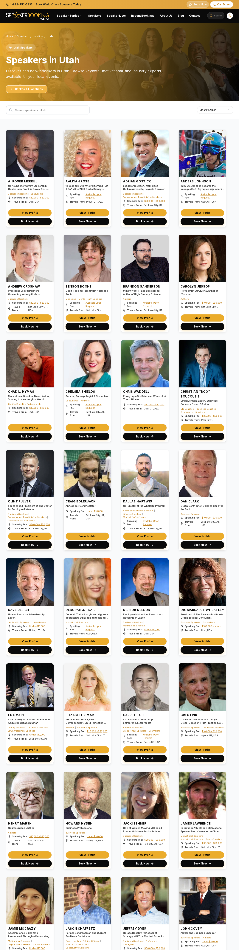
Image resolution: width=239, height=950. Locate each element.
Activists (85, 400)
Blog (181, 15)
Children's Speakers (38, 727)
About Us (166, 15)
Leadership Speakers (18, 622)
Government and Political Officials (83, 941)
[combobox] (215, 110)
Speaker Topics (68, 15)
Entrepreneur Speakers (134, 730)
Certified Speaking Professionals (24, 404)
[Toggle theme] (230, 16)
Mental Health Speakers (90, 299)
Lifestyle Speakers (132, 514)
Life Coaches (187, 409)
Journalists (154, 730)
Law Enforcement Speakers (21, 730)
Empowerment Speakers (193, 412)
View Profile (30, 212)
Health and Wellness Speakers (138, 510)
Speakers (95, 15)
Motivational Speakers (134, 625)
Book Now (27, 221)
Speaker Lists (116, 15)
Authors (127, 299)
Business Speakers (18, 194)
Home (9, 36)
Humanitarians (39, 622)
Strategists (128, 944)
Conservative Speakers (77, 947)
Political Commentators (77, 944)
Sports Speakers (214, 839)
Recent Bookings (143, 15)
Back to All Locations (29, 89)
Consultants (36, 194)
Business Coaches (206, 409)
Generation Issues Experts (21, 520)
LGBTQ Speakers (16, 727)
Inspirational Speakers (77, 622)
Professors (151, 941)
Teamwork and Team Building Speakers (142, 197)
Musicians (71, 299)
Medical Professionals (134, 517)
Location (38, 36)
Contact (194, 15)
